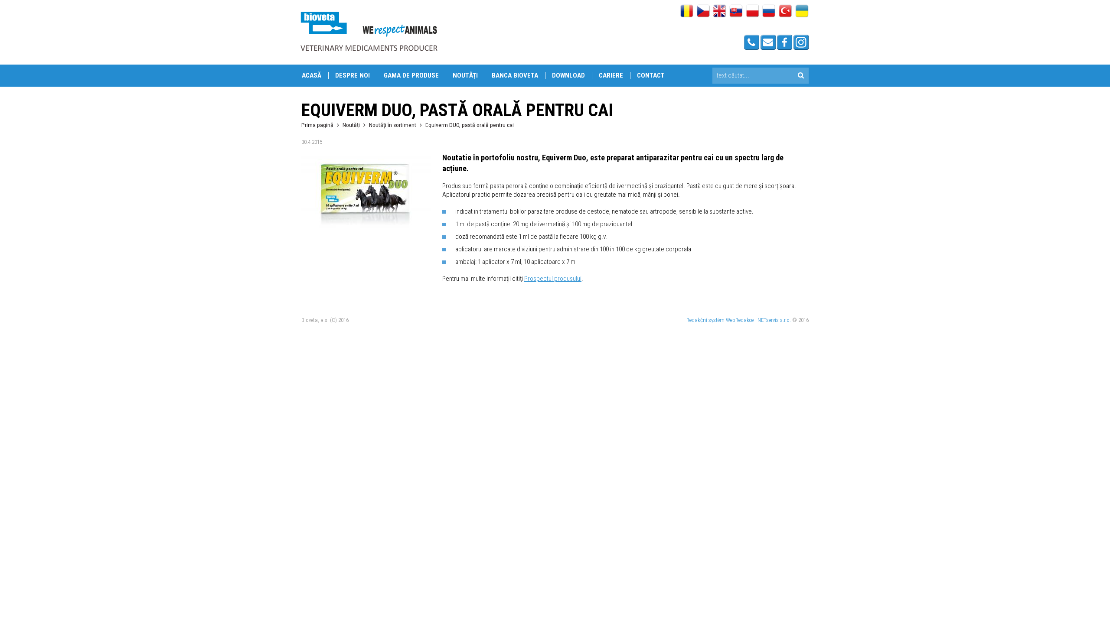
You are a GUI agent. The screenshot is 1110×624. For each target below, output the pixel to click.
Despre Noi (352, 75)
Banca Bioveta (515, 75)
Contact (651, 75)
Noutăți (465, 75)
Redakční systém (705, 320)
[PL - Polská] (752, 12)
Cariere (611, 75)
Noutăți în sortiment (392, 124)
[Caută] (801, 76)
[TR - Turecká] (785, 12)
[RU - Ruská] (769, 12)
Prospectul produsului (552, 279)
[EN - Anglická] (719, 12)
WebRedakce (740, 320)
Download (568, 75)
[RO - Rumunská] (686, 12)
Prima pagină (317, 124)
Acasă (311, 75)
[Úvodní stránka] (368, 31)
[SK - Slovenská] (736, 12)
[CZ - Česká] (703, 12)
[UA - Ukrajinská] (802, 12)
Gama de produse (411, 75)
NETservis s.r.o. (774, 320)
